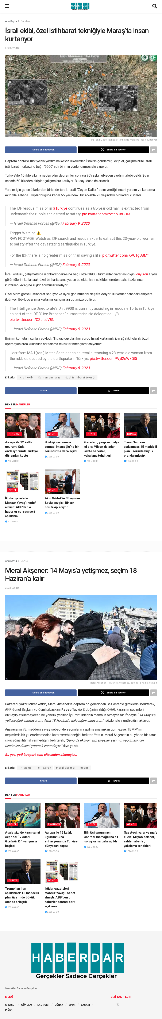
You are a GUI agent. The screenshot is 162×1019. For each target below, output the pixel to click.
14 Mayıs (25, 767)
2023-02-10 (12, 48)
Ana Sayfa (11, 21)
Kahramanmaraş (49, 377)
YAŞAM (85, 1004)
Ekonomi (14, 434)
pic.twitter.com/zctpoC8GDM (106, 214)
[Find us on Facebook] (112, 1004)
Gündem (26, 21)
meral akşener (66, 767)
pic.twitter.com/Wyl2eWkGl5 (113, 359)
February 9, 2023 (76, 223)
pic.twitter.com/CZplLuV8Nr (33, 320)
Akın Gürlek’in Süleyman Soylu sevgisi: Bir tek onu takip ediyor (62, 502)
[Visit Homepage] (81, 6)
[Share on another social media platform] (153, 149)
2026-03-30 (13, 461)
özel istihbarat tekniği (80, 377)
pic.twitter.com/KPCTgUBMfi (125, 255)
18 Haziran (43, 767)
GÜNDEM (26, 1004)
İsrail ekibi (26, 377)
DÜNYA (131, 434)
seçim (84, 767)
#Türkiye (60, 208)
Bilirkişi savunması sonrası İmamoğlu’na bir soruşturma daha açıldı (62, 446)
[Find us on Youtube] (123, 1004)
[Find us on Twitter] (117, 1004)
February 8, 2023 (76, 265)
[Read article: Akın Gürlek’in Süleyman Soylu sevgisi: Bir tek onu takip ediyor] (62, 481)
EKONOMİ (43, 1004)
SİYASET (10, 1004)
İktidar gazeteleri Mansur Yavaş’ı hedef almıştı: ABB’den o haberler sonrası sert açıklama (20, 507)
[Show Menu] (7, 6)
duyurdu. (142, 274)
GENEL (52, 434)
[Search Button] (154, 6)
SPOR (72, 1004)
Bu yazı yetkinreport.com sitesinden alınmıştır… (41, 755)
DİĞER (8, 1009)
